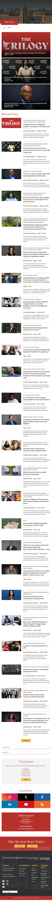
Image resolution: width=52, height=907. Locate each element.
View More (26, 740)
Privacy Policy (44, 871)
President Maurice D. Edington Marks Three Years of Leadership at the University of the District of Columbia (36, 280)
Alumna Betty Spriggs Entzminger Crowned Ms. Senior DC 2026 (35, 524)
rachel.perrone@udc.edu (26, 821)
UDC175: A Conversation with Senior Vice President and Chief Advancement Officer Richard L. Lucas (36, 547)
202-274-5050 (12, 876)
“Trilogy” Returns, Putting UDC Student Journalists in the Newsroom (36, 126)
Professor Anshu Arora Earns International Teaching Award (33, 598)
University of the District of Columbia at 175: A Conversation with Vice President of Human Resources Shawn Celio (36, 375)
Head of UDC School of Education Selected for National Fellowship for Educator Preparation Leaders (36, 254)
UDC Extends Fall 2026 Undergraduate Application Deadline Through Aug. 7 (36, 351)
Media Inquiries (22, 873)
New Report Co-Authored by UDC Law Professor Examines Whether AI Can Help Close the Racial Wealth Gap (36, 720)
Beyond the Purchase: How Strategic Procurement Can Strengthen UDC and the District (36, 200)
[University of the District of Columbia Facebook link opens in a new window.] (3, 881)
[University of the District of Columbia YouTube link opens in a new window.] (3, 887)
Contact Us (22, 876)
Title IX (33, 881)
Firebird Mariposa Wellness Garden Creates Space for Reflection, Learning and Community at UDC (35, 227)
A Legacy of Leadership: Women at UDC (35, 647)
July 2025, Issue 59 (26, 774)
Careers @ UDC (22, 869)
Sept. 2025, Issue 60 (26, 772)
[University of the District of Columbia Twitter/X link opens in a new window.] (7, 884)
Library (33, 875)
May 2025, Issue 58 (26, 776)
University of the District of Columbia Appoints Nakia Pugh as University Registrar (36, 422)
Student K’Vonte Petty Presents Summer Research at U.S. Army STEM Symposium (36, 150)
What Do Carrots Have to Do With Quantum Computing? (34, 473)
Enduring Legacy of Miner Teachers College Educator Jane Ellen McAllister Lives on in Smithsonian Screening (35, 305)
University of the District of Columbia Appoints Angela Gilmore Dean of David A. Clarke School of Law (36, 573)
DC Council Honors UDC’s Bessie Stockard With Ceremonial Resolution (36, 399)
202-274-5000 (9, 874)
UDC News (21, 871)
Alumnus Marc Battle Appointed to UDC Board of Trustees (35, 329)
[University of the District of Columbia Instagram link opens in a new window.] (7, 881)
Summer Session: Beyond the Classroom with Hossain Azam (33, 696)
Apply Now (19, 846)
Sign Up (26, 779)
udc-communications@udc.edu (26, 828)
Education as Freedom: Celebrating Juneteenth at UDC (35, 670)
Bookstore (34, 872)
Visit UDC (32, 846)
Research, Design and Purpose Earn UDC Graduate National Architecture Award (36, 501)
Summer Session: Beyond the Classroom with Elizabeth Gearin (34, 450)
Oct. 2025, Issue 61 (26, 771)
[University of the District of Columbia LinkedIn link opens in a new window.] (3, 884)
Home (4, 27)
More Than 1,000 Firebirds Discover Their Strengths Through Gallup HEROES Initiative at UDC (35, 624)
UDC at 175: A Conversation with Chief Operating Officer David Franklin (36, 175)
